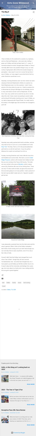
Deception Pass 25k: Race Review (13, 410)
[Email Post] (2, 279)
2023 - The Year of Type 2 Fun (12, 390)
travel (3, 286)
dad (3, 282)
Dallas (8, 282)
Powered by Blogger (19, 432)
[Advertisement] (18, 344)
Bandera (21, 164)
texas (19, 282)
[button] (34, 12)
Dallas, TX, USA (11, 289)
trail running (26, 282)
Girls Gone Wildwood (18, 3)
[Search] (34, 3)
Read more (31, 384)
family (14, 282)
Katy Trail (4, 147)
